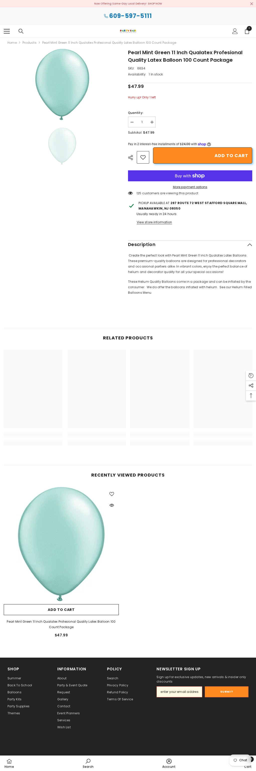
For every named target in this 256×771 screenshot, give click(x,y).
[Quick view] (111, 505)
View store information (154, 222)
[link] (143, 157)
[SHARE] (132, 158)
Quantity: (135, 113)
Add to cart (231, 155)
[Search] (21, 31)
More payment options (190, 187)
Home (12, 42)
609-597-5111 (130, 16)
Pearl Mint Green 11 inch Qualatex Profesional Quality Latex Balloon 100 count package (61, 624)
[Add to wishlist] (111, 493)
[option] (62, 84)
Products (29, 42)
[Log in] (235, 31)
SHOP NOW (155, 3)
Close (252, 3)
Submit (226, 692)
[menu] (7, 31)
